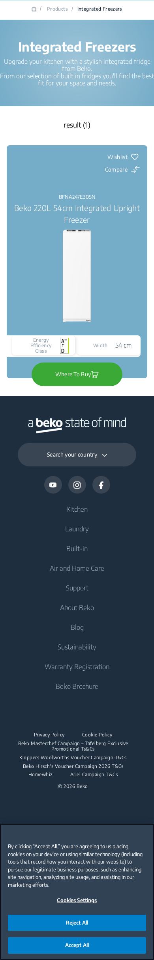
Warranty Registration (77, 666)
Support (77, 587)
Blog (77, 627)
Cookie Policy (97, 735)
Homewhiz (40, 774)
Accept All (77, 945)
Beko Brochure (77, 686)
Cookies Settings (77, 900)
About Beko (77, 607)
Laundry (77, 528)
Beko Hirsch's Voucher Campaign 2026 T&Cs (73, 766)
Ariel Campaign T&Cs (94, 774)
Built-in (77, 548)
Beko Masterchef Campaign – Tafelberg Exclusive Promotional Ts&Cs (73, 746)
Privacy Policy (49, 735)
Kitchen (77, 509)
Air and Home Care (77, 568)
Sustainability (77, 646)
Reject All (77, 922)
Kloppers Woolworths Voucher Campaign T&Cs (73, 757)
